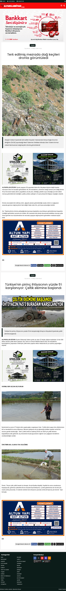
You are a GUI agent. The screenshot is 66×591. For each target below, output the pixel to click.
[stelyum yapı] (33, 169)
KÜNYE (3, 1)
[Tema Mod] (64, 5)
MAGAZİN (19, 582)
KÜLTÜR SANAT (20, 578)
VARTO (18, 559)
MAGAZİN (19, 567)
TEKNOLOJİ (19, 584)
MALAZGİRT (4, 559)
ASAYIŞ (19, 576)
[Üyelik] (65, 1)
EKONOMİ (19, 574)
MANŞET (19, 569)
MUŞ (2, 557)
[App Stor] (37, 561)
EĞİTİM (2, 565)
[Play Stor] (46, 561)
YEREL (2, 580)
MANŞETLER (21, 1)
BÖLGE (18, 565)
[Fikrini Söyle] (45, 558)
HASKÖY (3, 561)
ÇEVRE (18, 580)
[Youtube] (42, 558)
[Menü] (61, 5)
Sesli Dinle (60, 265)
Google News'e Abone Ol (22, 265)
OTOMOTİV (3, 584)
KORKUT (3, 567)
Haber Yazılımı (62, 589)
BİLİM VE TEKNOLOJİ (5, 576)
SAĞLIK (2, 574)
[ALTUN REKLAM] (33, 238)
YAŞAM (33, 45)
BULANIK (19, 557)
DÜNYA (2, 578)
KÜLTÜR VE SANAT (21, 561)
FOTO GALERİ (4, 563)
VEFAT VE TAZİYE (5, 569)
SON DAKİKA (12, 1)
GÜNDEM (19, 563)
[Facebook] (34, 558)
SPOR (18, 572)
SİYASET (3, 582)
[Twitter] (38, 558)
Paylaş (34, 265)
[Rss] (49, 558)
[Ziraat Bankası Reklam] (33, 26)
